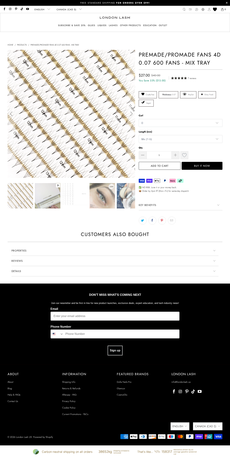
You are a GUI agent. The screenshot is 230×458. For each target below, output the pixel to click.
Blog (10, 388)
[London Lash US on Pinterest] (15, 9)
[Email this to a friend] (172, 220)
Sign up (115, 350)
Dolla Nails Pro (124, 382)
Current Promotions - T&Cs (75, 414)
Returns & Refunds (71, 388)
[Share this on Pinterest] (162, 220)
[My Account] (209, 9)
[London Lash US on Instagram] (10, 9)
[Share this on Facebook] (152, 220)
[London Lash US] (115, 18)
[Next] (131, 114)
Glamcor (121, 388)
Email (54, 308)
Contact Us (13, 401)
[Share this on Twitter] (143, 220)
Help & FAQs (14, 394)
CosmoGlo (122, 394)
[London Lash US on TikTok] (21, 9)
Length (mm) (145, 131)
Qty (141, 147)
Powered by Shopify (43, 437)
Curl (141, 115)
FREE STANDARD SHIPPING (115, 3)
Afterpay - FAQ (69, 394)
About (10, 382)
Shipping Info (68, 382)
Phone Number (60, 326)
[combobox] (57, 334)
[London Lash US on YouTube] (27, 9)
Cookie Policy (68, 407)
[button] (91, 25)
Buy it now (202, 166)
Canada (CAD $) (67, 9)
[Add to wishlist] (184, 155)
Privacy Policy (68, 401)
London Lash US (24, 437)
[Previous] (11, 114)
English (39, 9)
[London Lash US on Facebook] (4, 9)
